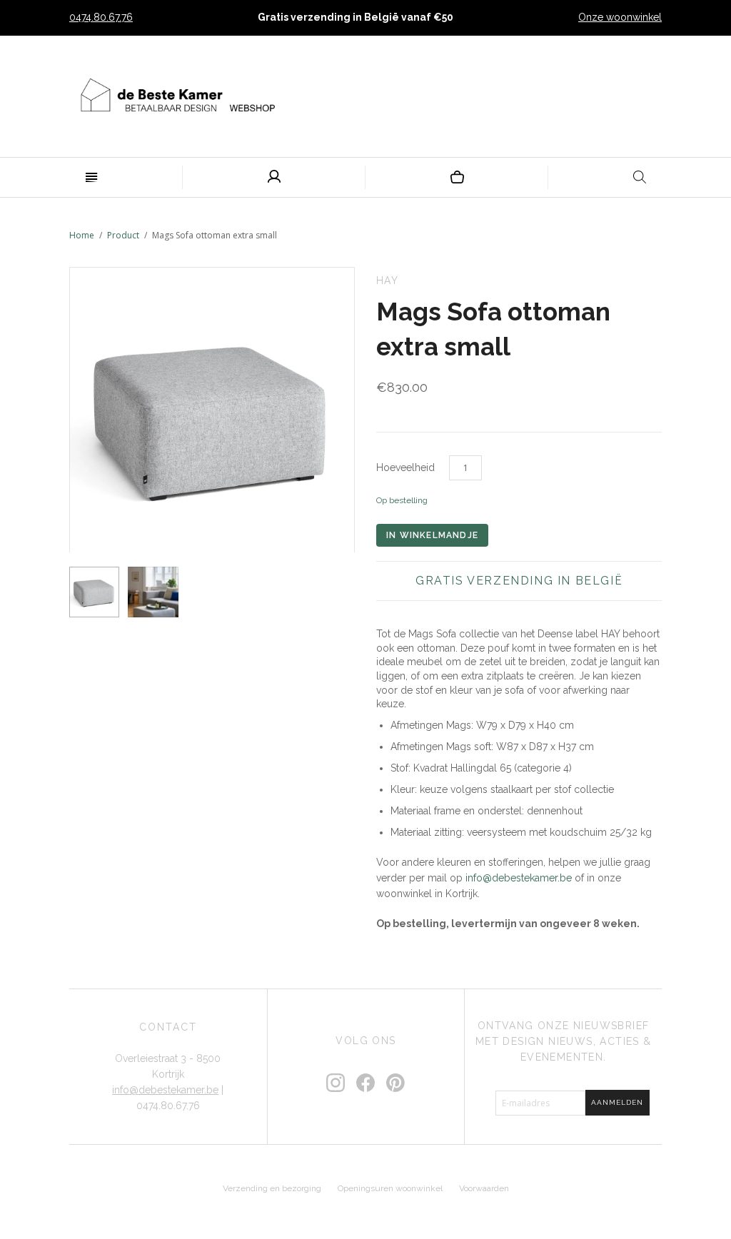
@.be (518, 878)
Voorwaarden (484, 1188)
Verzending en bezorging (272, 1188)
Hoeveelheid (405, 467)
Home (81, 235)
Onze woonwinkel (620, 17)
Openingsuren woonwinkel (390, 1188)
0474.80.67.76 (101, 17)
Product (123, 235)
